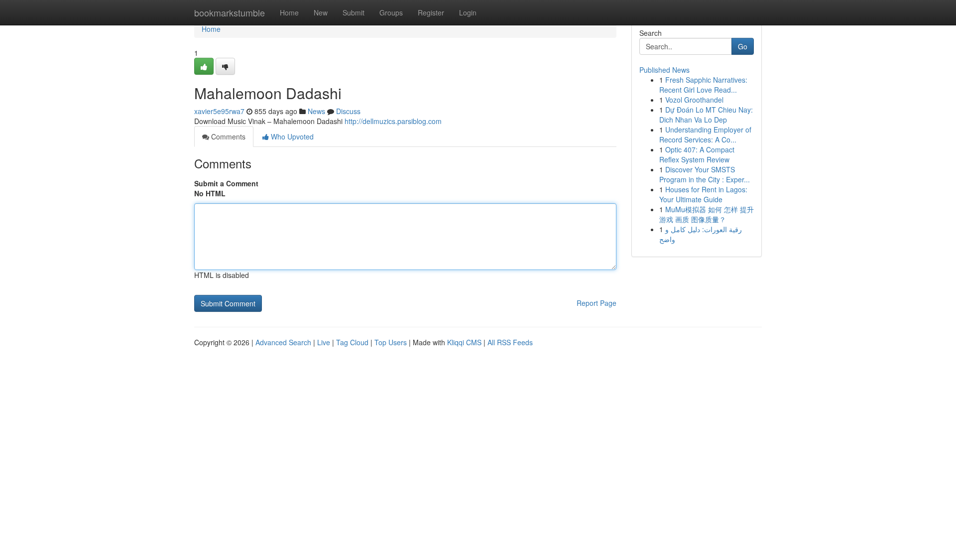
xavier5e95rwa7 (219, 111)
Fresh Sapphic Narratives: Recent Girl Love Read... (703, 85)
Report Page (596, 303)
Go (742, 46)
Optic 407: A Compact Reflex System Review (696, 154)
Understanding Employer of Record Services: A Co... (705, 134)
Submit (353, 12)
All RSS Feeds (510, 342)
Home (289, 12)
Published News (664, 70)
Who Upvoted (291, 136)
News (316, 111)
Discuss (348, 111)
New (321, 12)
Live (323, 342)
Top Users (390, 342)
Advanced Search (283, 342)
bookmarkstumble (229, 12)
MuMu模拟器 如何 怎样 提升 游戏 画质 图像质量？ (706, 214)
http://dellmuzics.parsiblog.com (393, 121)
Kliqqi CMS (464, 342)
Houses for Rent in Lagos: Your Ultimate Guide (703, 194)
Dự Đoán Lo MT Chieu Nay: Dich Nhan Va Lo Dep (706, 115)
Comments (227, 136)
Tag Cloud (352, 342)
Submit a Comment (226, 183)
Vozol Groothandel (694, 100)
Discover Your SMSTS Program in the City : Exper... (704, 174)
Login (468, 12)
